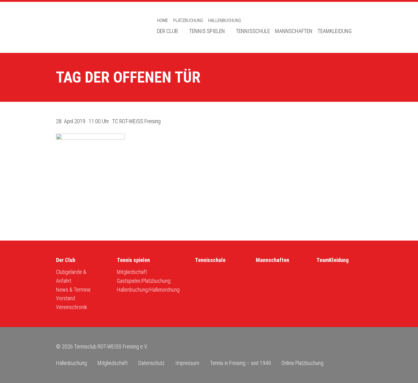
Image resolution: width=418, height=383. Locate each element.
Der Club (167, 31)
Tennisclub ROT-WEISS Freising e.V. (99, 27)
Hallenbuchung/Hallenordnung (148, 289)
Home (162, 20)
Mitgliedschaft (132, 272)
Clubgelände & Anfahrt (71, 276)
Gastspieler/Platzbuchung (143, 281)
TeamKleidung (335, 31)
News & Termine (73, 289)
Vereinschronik (71, 307)
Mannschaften (293, 31)
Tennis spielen (207, 31)
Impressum (187, 363)
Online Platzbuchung (302, 363)
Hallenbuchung (224, 20)
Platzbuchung (188, 20)
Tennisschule (253, 31)
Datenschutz (151, 363)
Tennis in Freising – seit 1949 (240, 363)
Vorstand (65, 298)
